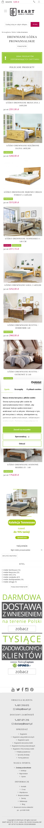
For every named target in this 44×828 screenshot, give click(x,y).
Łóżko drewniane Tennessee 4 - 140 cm (23, 240)
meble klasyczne (11, 572)
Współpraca (23, 792)
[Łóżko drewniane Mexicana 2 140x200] (23, 85)
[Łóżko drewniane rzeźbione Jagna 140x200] (23, 128)
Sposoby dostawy (23, 755)
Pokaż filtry (22, 46)
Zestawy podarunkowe (23, 768)
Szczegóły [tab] (18, 389)
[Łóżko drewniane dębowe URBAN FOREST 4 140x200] (23, 175)
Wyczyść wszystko (9, 556)
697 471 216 (23, 719)
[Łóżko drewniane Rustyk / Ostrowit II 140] (23, 354)
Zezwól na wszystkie (22, 429)
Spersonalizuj (20, 437)
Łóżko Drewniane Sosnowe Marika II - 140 (22, 466)
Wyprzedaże (23, 774)
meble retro (10, 575)
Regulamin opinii (23, 740)
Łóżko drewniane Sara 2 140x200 (23, 285)
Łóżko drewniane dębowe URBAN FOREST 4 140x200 (23, 193)
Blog (23, 804)
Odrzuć (22, 444)
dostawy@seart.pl (23, 723)
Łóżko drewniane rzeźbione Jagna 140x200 (23, 147)
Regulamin (23, 734)
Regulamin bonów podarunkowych (23, 746)
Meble (14, 32)
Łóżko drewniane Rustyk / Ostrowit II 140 (23, 373)
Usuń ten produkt (41, 550)
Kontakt (23, 786)
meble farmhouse (12, 570)
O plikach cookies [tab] (34, 389)
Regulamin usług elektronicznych (23, 737)
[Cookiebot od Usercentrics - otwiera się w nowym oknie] (31, 382)
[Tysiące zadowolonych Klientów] (22, 655)
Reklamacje (23, 801)
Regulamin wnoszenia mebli (23, 743)
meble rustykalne (12, 577)
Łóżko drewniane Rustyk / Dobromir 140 (23, 326)
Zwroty (23, 798)
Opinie (23, 777)
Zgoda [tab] (7, 389)
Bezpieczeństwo (23, 795)
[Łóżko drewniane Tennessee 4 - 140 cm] (23, 221)
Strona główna (6, 32)
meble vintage (10, 582)
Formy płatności (23, 758)
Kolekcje (23, 771)
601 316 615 (23, 705)
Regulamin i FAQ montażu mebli (23, 749)
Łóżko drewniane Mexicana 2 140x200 (23, 104)
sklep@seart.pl (23, 709)
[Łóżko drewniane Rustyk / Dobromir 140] (23, 308)
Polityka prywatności (23, 752)
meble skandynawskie (13, 579)
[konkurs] (22, 513)
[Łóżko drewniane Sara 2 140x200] (23, 268)
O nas (23, 789)
